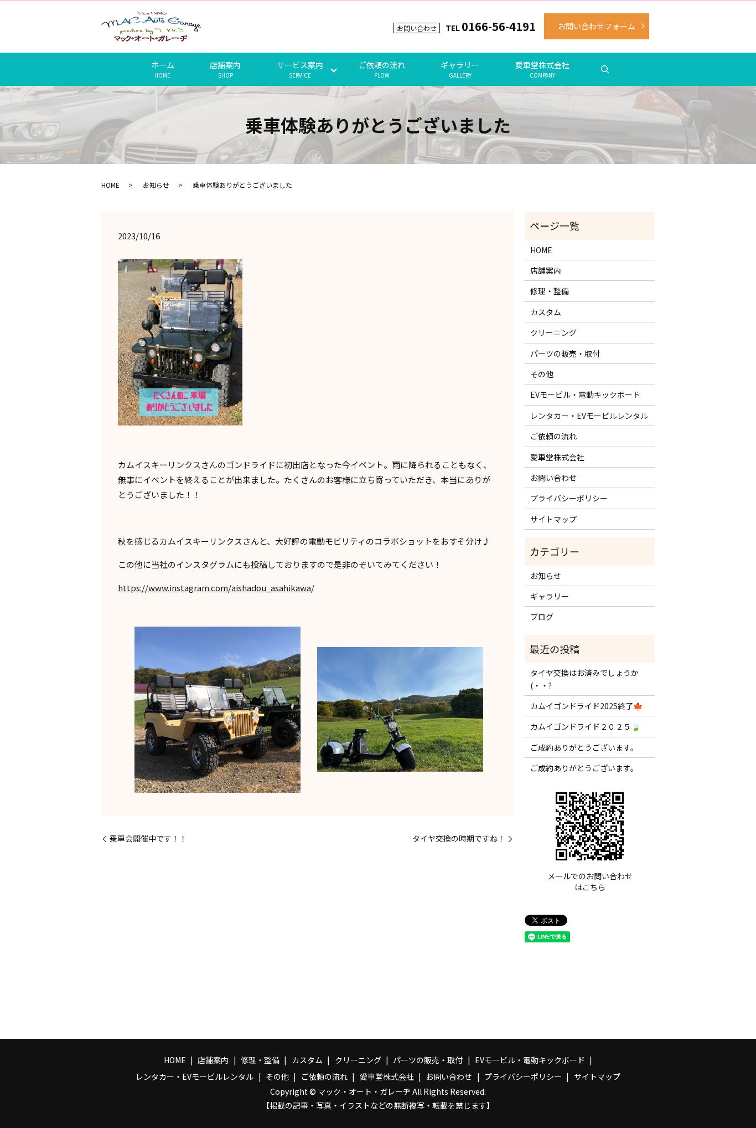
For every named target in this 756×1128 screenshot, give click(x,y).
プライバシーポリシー (569, 498)
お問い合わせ (553, 477)
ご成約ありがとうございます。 (584, 747)
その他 (541, 374)
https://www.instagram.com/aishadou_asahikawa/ (216, 587)
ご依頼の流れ (382, 69)
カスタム (545, 311)
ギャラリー (460, 69)
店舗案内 (225, 69)
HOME (110, 184)
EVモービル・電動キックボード (585, 394)
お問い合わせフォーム (596, 26)
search (605, 69)
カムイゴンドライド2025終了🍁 (586, 705)
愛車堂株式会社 (542, 69)
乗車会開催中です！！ (148, 838)
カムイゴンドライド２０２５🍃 (585, 726)
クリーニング (553, 332)
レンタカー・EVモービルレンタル (589, 415)
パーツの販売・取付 (565, 353)
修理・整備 (549, 290)
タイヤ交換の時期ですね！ (458, 838)
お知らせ (156, 184)
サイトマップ (553, 519)
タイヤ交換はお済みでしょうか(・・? (584, 678)
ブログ (541, 616)
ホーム (162, 69)
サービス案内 (300, 69)
